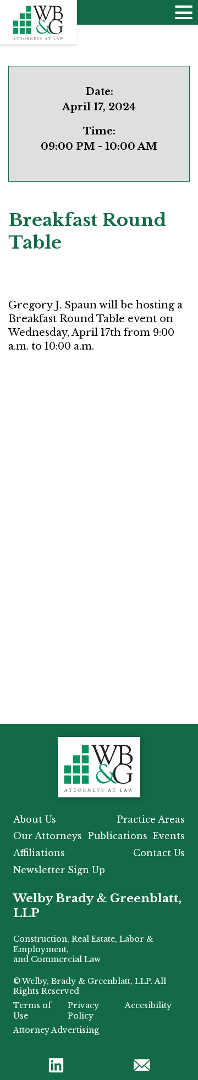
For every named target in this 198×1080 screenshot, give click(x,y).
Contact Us (159, 852)
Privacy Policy (83, 1010)
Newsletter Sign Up (59, 869)
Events (169, 835)
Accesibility (148, 1005)
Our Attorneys (47, 835)
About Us (34, 819)
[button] (56, 1065)
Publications (117, 835)
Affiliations (39, 852)
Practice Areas (151, 819)
